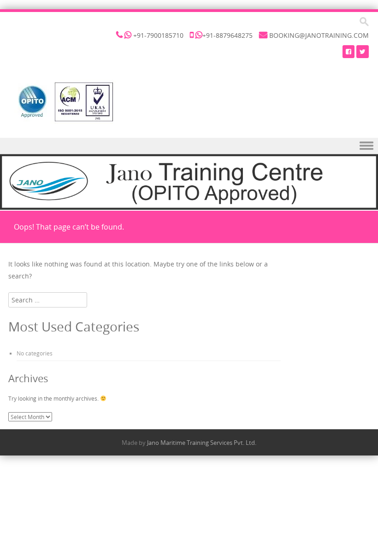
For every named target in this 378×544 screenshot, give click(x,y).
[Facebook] (348, 51)
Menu (189, 146)
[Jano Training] (65, 102)
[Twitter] (362, 51)
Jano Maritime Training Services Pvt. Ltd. (201, 442)
